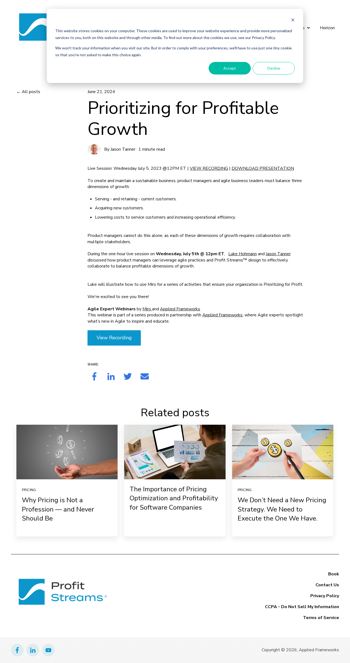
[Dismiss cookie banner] (293, 20)
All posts (31, 92)
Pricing (29, 489)
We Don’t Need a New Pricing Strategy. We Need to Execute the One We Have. (282, 509)
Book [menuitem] (333, 574)
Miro (147, 309)
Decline (273, 68)
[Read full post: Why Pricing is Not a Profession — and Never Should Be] (67, 452)
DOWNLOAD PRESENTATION (263, 168)
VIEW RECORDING (209, 168)
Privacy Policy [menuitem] (324, 596)
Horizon (327, 28)
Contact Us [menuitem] (327, 585)
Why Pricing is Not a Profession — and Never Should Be (58, 509)
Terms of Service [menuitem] (321, 618)
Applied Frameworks (180, 309)
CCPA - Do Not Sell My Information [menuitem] (302, 607)
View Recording (114, 337)
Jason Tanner (122, 149)
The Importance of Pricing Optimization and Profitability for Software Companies (174, 498)
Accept (229, 68)
